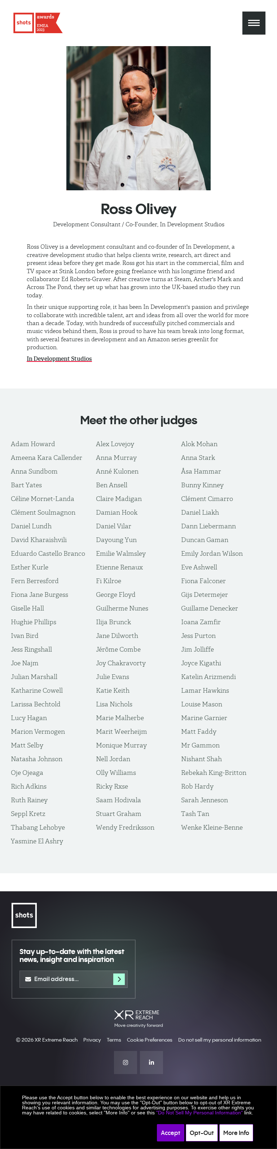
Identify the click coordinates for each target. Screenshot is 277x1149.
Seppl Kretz (28, 813)
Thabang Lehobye (38, 827)
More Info (236, 1132)
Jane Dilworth (117, 635)
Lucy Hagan (29, 718)
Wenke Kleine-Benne (212, 827)
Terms (114, 1039)
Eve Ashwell (199, 567)
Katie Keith (112, 690)
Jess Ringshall (31, 649)
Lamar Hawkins (205, 690)
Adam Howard (33, 444)
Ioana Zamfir (201, 622)
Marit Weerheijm (121, 731)
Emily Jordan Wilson (212, 553)
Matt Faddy (198, 731)
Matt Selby (27, 745)
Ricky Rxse (112, 786)
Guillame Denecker (209, 608)
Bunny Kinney (202, 485)
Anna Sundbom (34, 471)
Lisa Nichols (114, 704)
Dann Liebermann (208, 526)
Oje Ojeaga (27, 772)
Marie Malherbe (120, 718)
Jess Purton (198, 635)
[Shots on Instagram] (125, 1062)
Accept (170, 1132)
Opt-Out (202, 1132)
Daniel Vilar (113, 526)
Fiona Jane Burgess (39, 594)
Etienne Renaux (119, 567)
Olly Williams (116, 772)
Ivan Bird (25, 635)
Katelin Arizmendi (208, 676)
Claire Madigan (119, 498)
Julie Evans (112, 676)
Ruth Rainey (29, 800)
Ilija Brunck (113, 622)
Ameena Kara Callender (46, 457)
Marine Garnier (204, 718)
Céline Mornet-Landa (42, 498)
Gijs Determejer (204, 594)
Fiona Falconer (203, 581)
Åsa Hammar (201, 471)
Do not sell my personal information (219, 1039)
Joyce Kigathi (201, 663)
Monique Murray (121, 745)
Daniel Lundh (31, 526)
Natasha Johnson (36, 759)
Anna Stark (198, 457)
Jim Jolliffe (197, 649)
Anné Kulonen (117, 471)
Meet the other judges (138, 420)
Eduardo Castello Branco (48, 553)
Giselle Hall (27, 608)
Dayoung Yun (116, 540)
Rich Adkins (29, 786)
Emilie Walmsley (121, 553)
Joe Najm (25, 663)
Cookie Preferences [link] (149, 1039)
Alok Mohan (199, 444)
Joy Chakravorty (121, 663)
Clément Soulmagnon (43, 512)
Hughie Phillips (33, 622)
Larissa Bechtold (36, 704)
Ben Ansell (111, 485)
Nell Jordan (113, 759)
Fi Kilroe (108, 581)
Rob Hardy (197, 786)
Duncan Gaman (204, 540)
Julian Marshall (34, 676)
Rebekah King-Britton (213, 772)
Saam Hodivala (118, 800)
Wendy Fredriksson (125, 827)
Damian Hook (116, 512)
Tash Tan (195, 813)
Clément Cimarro (207, 498)
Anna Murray (116, 457)
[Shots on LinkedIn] (151, 1062)
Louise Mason (201, 704)
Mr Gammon (200, 745)
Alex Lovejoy (115, 444)
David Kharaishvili (39, 540)
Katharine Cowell (37, 690)
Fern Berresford (35, 581)
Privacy (92, 1039)
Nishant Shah (201, 759)
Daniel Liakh (200, 512)
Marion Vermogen (38, 731)
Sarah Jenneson (204, 800)
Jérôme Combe (118, 649)
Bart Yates (26, 485)
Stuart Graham (118, 813)
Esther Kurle (29, 567)
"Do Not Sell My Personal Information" (199, 1112)
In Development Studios (59, 358)
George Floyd (116, 594)
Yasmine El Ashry (37, 841)
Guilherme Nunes (122, 608)
